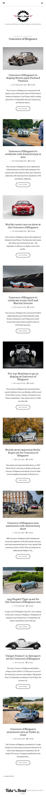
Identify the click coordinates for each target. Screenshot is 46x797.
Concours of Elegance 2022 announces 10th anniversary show (23, 525)
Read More (23, 108)
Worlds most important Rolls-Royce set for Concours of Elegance (23, 452)
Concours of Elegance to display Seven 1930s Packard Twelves (23, 78)
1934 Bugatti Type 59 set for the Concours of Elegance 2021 (23, 601)
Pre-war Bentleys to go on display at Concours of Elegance (23, 376)
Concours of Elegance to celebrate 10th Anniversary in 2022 (23, 154)
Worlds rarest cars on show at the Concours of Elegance (23, 226)
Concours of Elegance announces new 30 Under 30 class (23, 732)
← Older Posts (8, 776)
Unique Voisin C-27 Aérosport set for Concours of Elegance (23, 657)
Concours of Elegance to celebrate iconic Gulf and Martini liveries (23, 300)
